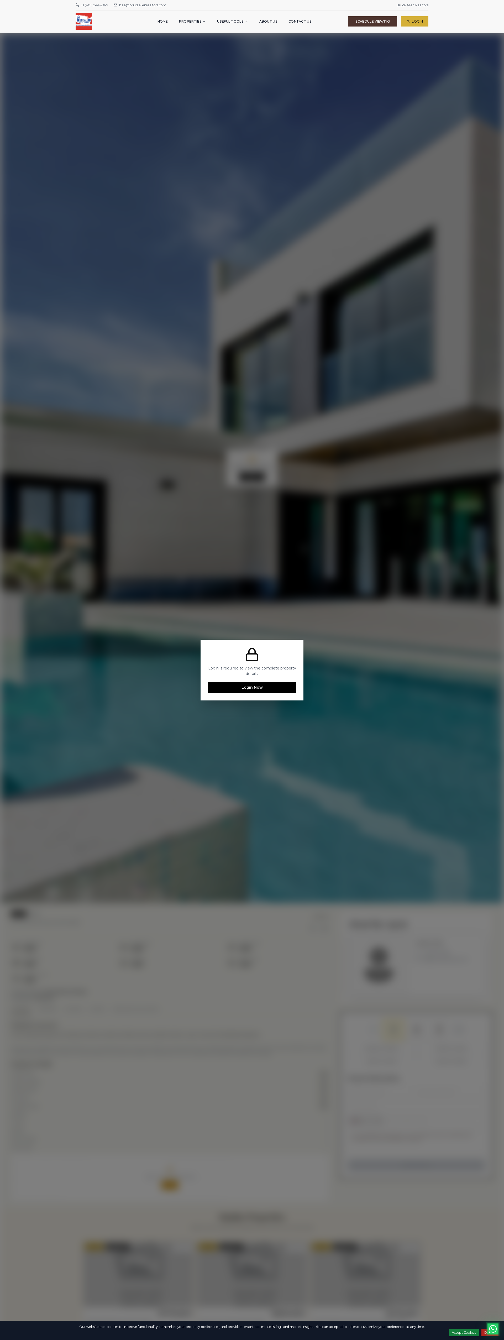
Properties (190, 21)
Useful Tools (230, 21)
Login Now (252, 687)
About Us (268, 21)
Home (163, 21)
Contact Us (300, 21)
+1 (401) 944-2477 (94, 5)
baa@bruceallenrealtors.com (142, 5)
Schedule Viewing (372, 21)
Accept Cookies (464, 1332)
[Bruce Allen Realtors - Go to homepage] (98, 21)
